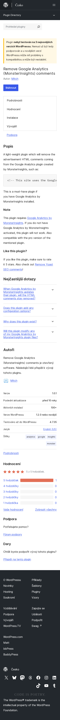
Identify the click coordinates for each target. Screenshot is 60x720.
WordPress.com (13, 637)
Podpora (12, 135)
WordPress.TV (12, 626)
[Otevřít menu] (54, 5)
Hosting (8, 591)
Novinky (8, 585)
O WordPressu (12, 580)
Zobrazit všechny (46, 509)
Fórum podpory (12, 534)
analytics (30, 437)
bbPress (8, 648)
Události (37, 614)
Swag (37, 626)
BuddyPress (10, 654)
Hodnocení (13, 109)
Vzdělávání (10, 608)
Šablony (37, 585)
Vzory (35, 597)
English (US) (50, 429)
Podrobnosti (14, 100)
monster (51, 443)
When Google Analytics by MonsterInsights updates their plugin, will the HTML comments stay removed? (19, 293)
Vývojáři (12, 126)
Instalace (12, 117)
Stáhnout (11, 87)
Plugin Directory (12, 15)
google (41, 437)
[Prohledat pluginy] (38, 26)
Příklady (37, 580)
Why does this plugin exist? (20, 321)
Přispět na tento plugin (17, 559)
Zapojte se (38, 608)
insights (51, 437)
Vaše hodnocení (13, 509)
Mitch (14, 78)
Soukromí (9, 597)
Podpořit (37, 620)
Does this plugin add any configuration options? (18, 309)
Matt (6, 642)
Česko (15, 669)
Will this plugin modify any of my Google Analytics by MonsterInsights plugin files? (20, 334)
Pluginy (36, 591)
